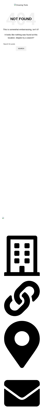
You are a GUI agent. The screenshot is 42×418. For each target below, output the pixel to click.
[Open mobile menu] (3, 5)
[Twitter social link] (18, 1)
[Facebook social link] (16, 1)
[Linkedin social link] (23, 1)
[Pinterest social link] (21, 1)
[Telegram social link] (26, 1)
